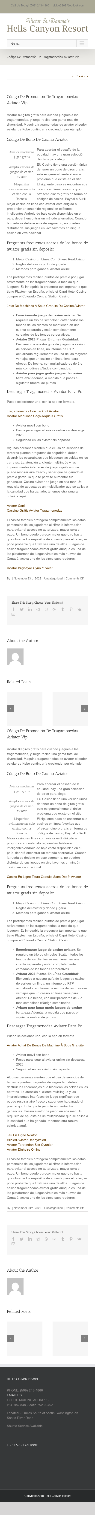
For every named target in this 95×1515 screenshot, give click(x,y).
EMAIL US (14, 1395)
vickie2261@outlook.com (68, 5)
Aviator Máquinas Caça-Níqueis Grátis (35, 416)
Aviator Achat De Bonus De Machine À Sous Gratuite (45, 1045)
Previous (81, 76)
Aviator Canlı (16, 505)
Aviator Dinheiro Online (24, 1149)
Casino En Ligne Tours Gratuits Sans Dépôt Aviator (44, 876)
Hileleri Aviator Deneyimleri (26, 1140)
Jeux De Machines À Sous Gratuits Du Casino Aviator (46, 306)
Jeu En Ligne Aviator (22, 1135)
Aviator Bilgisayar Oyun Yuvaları (30, 568)
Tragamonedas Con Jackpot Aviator (33, 411)
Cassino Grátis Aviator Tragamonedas (34, 510)
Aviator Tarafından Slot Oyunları (30, 1144)
